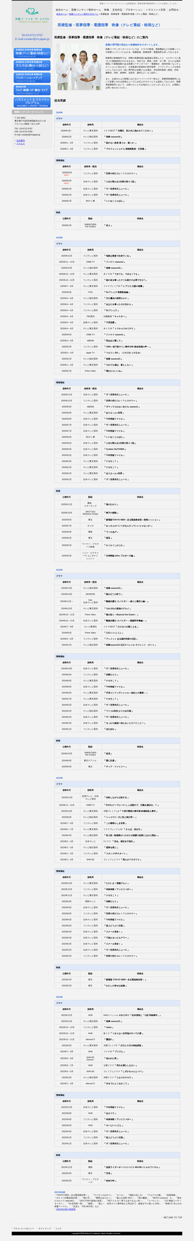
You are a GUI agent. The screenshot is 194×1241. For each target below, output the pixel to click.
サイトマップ (44, 1228)
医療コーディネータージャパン (32, 15)
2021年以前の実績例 (65, 1209)
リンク (58, 1228)
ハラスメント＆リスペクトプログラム (32, 102)
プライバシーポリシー (23, 1228)
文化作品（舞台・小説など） (32, 65)
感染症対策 (32, 90)
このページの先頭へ (171, 1217)
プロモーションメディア (32, 78)
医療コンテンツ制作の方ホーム (83, 14)
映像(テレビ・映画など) (32, 53)
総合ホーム (61, 14)
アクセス (20, 143)
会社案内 (20, 140)
